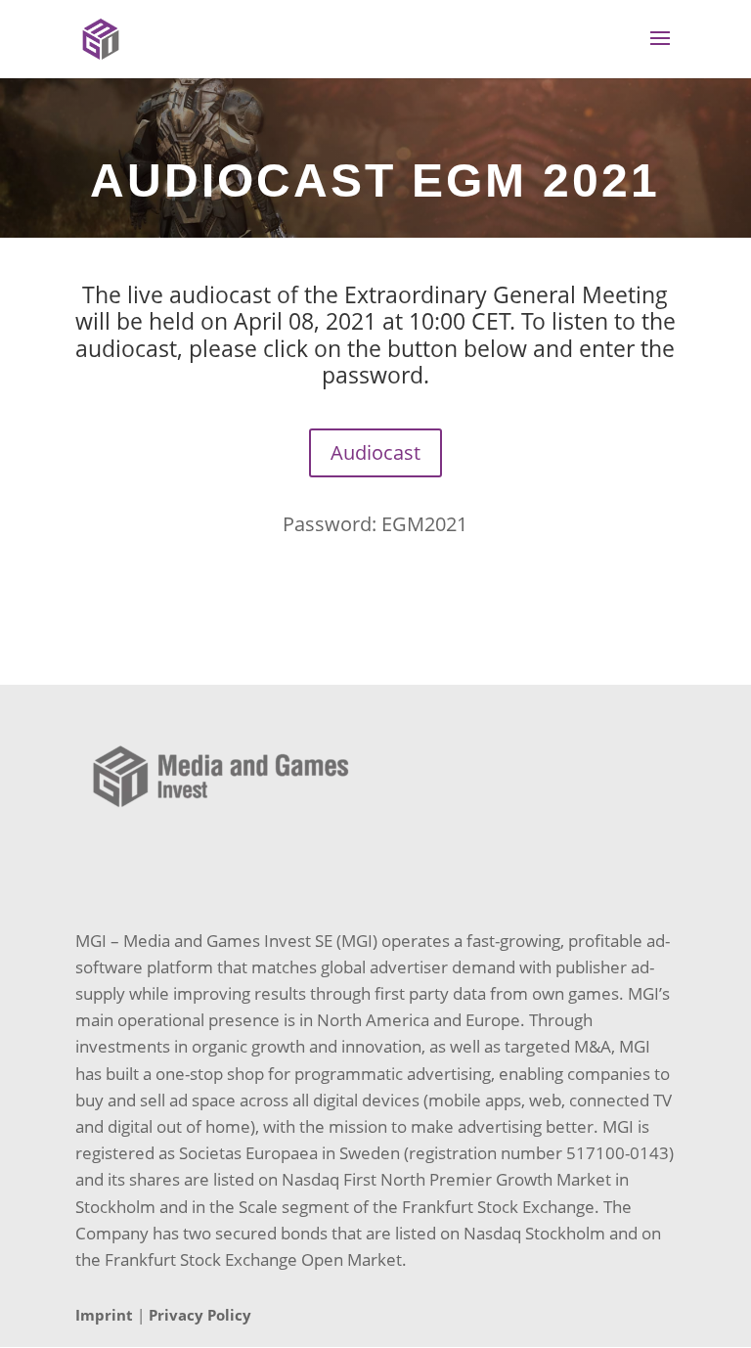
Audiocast (375, 452)
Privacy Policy (200, 1315)
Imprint (104, 1315)
